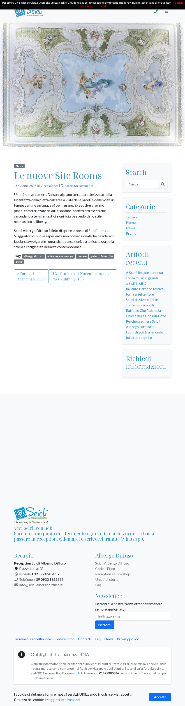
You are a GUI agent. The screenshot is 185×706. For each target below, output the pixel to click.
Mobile (38, 574)
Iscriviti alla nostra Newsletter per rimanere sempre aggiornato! (128, 606)
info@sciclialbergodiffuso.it (40, 585)
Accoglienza (49, 185)
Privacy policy (128, 639)
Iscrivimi (104, 625)
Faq (98, 585)
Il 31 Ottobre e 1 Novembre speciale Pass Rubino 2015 (82, 276)
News (19, 166)
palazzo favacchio (102, 256)
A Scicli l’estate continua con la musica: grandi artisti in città (144, 277)
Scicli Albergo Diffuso (112, 563)
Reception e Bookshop (112, 574)
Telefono (41, 579)
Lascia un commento (79, 185)
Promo (131, 233)
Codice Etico (105, 568)
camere (82, 256)
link (80, 673)
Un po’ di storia (106, 579)
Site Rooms (97, 230)
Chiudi (102, 6)
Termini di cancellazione (32, 639)
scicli (19, 261)
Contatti (84, 639)
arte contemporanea (60, 256)
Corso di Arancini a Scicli (31, 276)
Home (131, 222)
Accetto (160, 697)
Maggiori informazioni (62, 699)
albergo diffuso (33, 256)
